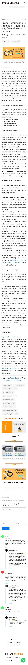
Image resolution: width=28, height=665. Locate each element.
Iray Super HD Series (9, 406)
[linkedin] (22, 19)
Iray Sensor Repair (8, 392)
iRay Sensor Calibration (9, 410)
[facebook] (25, 19)
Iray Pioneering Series (9, 396)
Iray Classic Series (8, 399)
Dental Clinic (6, 385)
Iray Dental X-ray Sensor (10, 389)
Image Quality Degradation (10, 414)
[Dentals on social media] (6, 660)
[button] (6, 504)
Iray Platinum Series (8, 403)
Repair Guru (20, 62)
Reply (6, 547)
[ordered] (3, 506)
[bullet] (5, 506)
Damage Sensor (18, 385)
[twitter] (24, 19)
